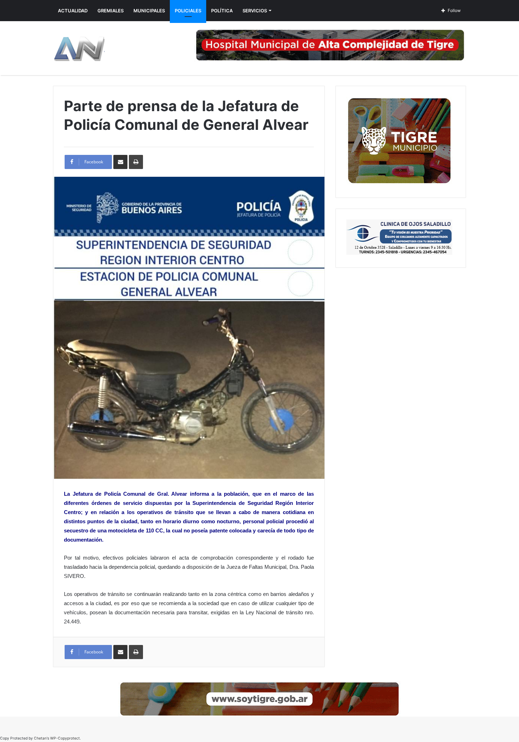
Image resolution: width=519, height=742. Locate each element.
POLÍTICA (222, 10)
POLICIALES (188, 10)
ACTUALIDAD (73, 10)
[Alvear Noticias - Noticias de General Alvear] (79, 48)
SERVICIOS (255, 10)
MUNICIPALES (149, 10)
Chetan (40, 738)
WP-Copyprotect (65, 738)
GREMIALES (110, 10)
